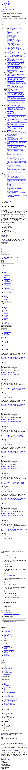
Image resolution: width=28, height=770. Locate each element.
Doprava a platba (8, 647)
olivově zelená (7, 285)
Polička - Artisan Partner (9, 700)
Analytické (4, 762)
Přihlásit (20, 619)
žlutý (5, 299)
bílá (5, 311)
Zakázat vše (3, 758)
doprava (8, 557)
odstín (2, 265)
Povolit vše (9, 759)
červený (6, 273)
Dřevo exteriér (7, 89)
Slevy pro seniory (8, 651)
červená (6, 313)
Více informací (23, 745)
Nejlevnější (6, 348)
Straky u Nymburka (8, 696)
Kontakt (5, 7)
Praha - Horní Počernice (9, 692)
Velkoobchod (7, 3)
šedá (5, 309)
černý (5, 272)
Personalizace (5, 767)
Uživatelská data (6, 765)
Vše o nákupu (7, 4)
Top (4, 345)
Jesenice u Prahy (7, 687)
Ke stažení (6, 671)
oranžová (6, 323)
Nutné (3, 761)
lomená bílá (7, 279)
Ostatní (2, 663)
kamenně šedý (7, 275)
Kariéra (5, 5)
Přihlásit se (3, 21)
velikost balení (4, 337)
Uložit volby (3, 768)
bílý (5, 271)
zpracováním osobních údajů (15, 621)
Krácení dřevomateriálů (9, 656)
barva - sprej (7, 332)
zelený (6, 296)
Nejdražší (6, 349)
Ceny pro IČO (7, 1)
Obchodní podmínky (8, 672)
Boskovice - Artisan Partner (10, 697)
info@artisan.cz (4, 240)
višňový (6, 295)
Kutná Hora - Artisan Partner (10, 699)
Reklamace (6, 670)
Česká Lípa (6, 684)
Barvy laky (6, 635)
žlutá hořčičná (7, 297)
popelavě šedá (7, 288)
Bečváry (6, 681)
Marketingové (5, 764)
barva (2, 303)
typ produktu (4, 327)
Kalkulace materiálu (8, 658)
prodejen (9, 575)
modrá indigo (7, 283)
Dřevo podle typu (7, 28)
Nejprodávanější (7, 346)
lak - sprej (6, 333)
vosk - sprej (7, 334)
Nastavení (3, 759)
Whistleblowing (7, 674)
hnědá (5, 320)
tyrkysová (6, 293)
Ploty (5, 164)
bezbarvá (6, 310)
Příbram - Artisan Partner (9, 701)
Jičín (5, 688)
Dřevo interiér (7, 72)
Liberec (5, 689)
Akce (5, 173)
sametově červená (8, 289)
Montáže (6, 652)
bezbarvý (6, 269)
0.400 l (6, 341)
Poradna (5, 648)
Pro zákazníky (4, 643)
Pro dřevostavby (7, 105)
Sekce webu (3, 627)
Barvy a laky (7, 117)
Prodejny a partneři (5, 679)
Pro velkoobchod (8, 668)
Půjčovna (6, 654)
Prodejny (6, 174)
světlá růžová (7, 291)
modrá (5, 322)
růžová (6, 315)
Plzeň (5, 691)
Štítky (2, 261)
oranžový (6, 284)
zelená (5, 307)
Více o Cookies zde (14, 750)
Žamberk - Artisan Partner (10, 704)
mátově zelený (7, 281)
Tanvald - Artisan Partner (9, 703)
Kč (6, 248)
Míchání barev (7, 655)
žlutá (5, 316)
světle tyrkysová (8, 292)
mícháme (9, 593)
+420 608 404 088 (9, 9)
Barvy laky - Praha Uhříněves (11, 257)
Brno (5, 683)
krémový (6, 277)
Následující (3, 546)
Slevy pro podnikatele (9, 650)
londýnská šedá (8, 280)
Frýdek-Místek (7, 685)
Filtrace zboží (4, 243)
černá (5, 319)
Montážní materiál (8, 131)
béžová (6, 318)
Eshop (6, 258)
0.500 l (6, 342)
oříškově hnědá (8, 287)
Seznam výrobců (7, 201)
